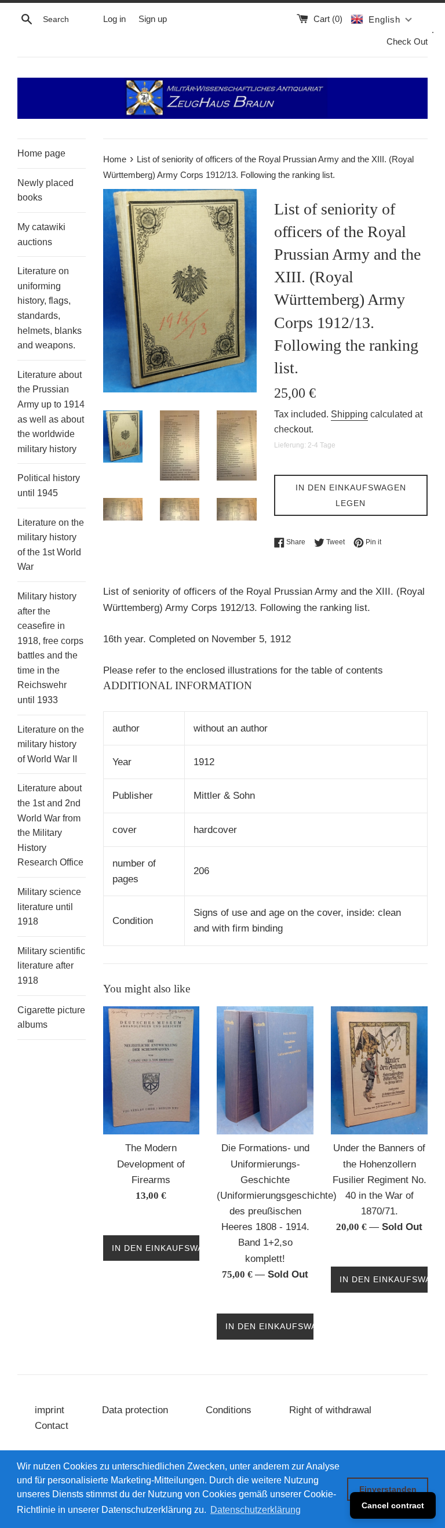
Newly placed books (45, 190)
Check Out (407, 41)
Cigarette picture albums (51, 1017)
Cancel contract (393, 1505)
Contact (51, 1425)
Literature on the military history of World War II (50, 744)
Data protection (135, 1410)
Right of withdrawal (330, 1410)
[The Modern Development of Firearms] (151, 1070)
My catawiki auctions (41, 234)
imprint (49, 1410)
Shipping (349, 414)
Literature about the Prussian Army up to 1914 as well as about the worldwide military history (51, 412)
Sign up (152, 19)
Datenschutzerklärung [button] (255, 1510)
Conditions (228, 1410)
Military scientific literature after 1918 (51, 965)
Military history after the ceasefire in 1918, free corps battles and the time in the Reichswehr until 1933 (50, 648)
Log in (114, 19)
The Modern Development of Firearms (151, 1164)
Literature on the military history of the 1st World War (50, 545)
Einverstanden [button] (388, 1489)
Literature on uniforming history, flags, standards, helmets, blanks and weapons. (49, 308)
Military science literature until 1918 (49, 906)
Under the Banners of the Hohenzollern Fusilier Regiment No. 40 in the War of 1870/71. (379, 1180)
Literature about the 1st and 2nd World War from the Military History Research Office (50, 825)
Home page (41, 153)
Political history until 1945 (48, 485)
